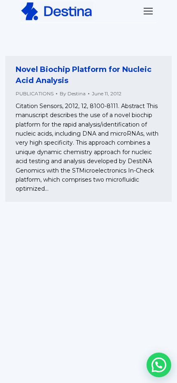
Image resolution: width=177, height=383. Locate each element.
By (73, 93)
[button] (159, 365)
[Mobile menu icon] (148, 11)
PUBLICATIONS (35, 93)
